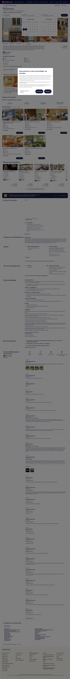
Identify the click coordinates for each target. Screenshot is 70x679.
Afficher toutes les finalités (24, 91)
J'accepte (48, 91)
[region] (35, 81)
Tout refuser (39, 91)
